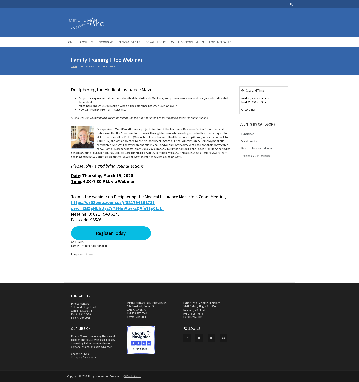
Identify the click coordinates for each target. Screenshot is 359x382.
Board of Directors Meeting (257, 148)
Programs (105, 42)
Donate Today (155, 42)
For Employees (220, 42)
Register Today (111, 233)
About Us (86, 42)
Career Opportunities (187, 42)
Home (70, 42)
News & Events (129, 42)
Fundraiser (247, 134)
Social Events (249, 141)
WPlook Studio (132, 376)
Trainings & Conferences (255, 155)
